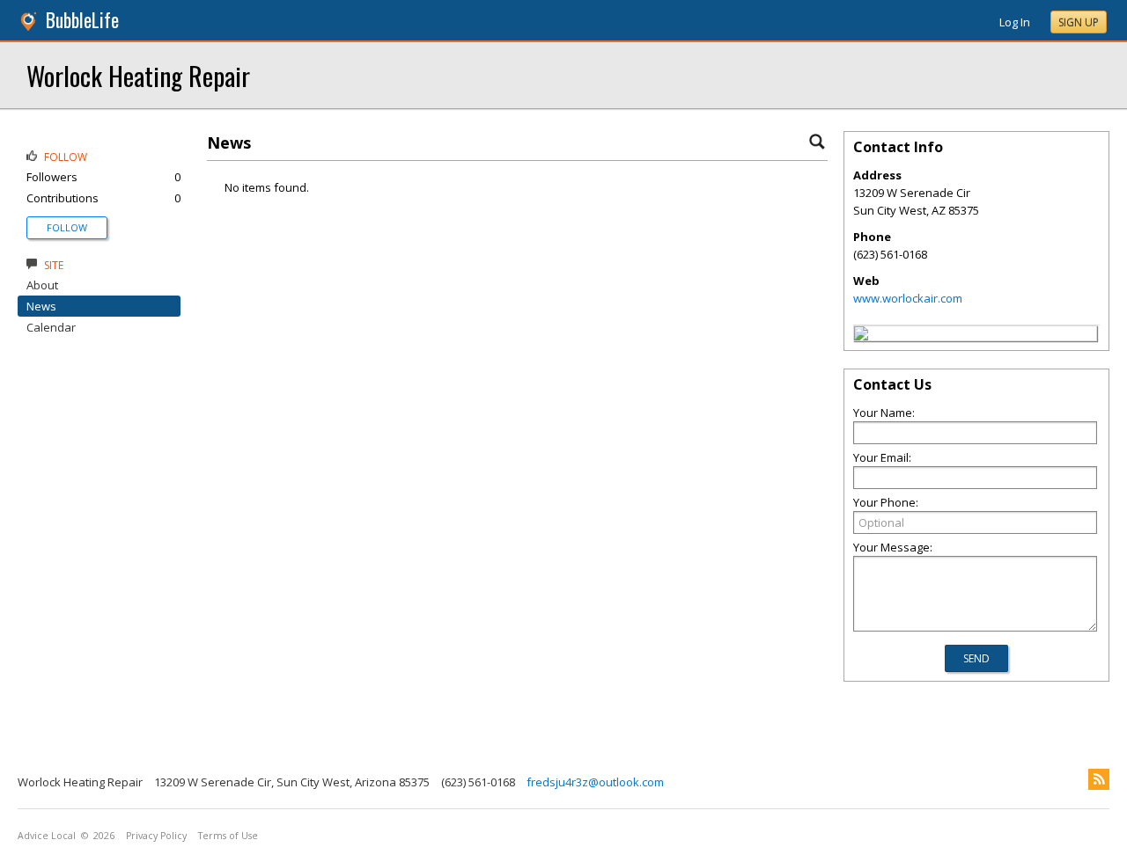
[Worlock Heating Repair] (861, 336)
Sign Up (1078, 22)
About (42, 285)
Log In (1014, 22)
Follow (67, 227)
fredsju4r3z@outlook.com (595, 782)
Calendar (51, 327)
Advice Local (47, 835)
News (41, 306)
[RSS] (1098, 779)
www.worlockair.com (907, 298)
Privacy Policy (156, 835)
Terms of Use (228, 835)
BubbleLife (82, 19)
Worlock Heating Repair (138, 75)
